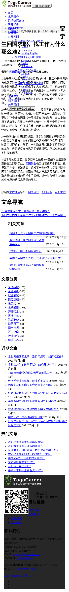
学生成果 (16, 518)
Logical (25, 44)
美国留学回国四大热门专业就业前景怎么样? (35, 258)
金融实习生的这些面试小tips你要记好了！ (32, 364)
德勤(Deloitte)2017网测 (28, 57)
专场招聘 (13, 287)
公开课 (12, 32)
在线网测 (13, 36)
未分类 (12, 303)
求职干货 (13, 96)
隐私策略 (20, 569)
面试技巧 (13, 339)
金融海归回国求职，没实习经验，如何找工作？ (36, 356)
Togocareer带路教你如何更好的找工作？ (31, 372)
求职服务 (13, 16)
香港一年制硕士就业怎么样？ (25, 470)
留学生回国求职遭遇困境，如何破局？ (25, 211)
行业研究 (13, 335)
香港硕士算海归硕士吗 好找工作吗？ (30, 454)
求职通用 (14, 192)
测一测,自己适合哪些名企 (21, 108)
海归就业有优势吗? (19, 466)
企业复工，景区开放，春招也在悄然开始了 (33, 450)
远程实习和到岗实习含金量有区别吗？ (31, 384)
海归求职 (60, 192)
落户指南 (13, 331)
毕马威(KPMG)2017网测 (29, 83)
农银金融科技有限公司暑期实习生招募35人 (33, 409)
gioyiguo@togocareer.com (26, 554)
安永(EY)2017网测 (25, 70)
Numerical (26, 50)
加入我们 (13, 100)
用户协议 (32, 569)
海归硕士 (13, 311)
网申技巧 (13, 327)
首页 (10, 12)
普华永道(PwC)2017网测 (29, 40)
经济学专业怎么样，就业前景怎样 (28, 380)
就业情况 (13, 295)
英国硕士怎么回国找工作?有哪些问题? (32, 233)
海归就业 (47, 192)
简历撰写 (13, 323)
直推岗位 (13, 315)
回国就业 (30, 163)
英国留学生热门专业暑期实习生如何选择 (32, 401)
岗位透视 (13, 299)
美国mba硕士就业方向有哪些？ (26, 458)
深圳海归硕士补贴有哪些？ (25, 251)
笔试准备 (13, 319)
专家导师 (33, 514)
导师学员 (13, 24)
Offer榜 (12, 28)
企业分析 (13, 291)
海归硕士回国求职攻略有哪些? (26, 442)
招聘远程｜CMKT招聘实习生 (25, 417)
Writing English (29, 53)
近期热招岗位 (16, 20)
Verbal (24, 47)
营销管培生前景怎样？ (21, 462)
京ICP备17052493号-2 (16, 575)
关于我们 (13, 104)
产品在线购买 (24, 558)
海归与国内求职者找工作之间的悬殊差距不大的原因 (33, 215)
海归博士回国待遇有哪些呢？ (25, 446)
